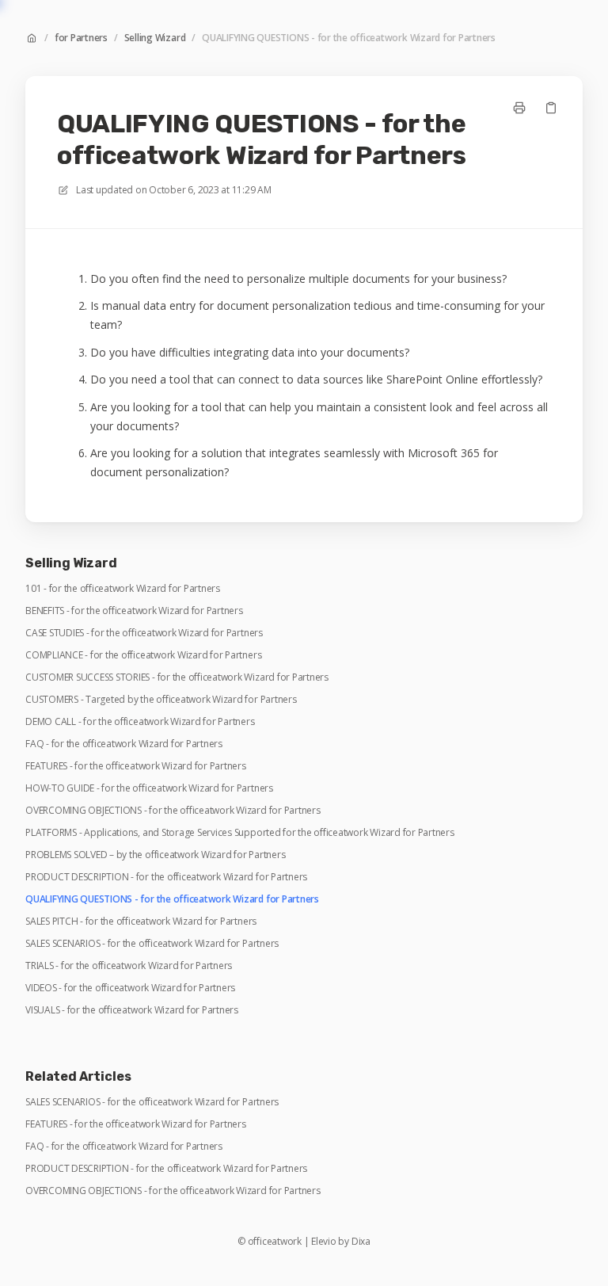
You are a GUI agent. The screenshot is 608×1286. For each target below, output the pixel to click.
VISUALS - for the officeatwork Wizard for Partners (131, 1010)
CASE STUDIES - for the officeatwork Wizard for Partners (144, 633)
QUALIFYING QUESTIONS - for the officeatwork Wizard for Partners (349, 38)
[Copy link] (551, 107)
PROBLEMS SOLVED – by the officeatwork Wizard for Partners (155, 855)
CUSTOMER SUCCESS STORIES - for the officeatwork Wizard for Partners (177, 677)
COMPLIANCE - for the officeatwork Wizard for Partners (143, 655)
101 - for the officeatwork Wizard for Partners (122, 588)
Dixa (361, 1241)
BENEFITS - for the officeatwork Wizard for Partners (134, 611)
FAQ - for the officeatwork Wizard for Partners (123, 744)
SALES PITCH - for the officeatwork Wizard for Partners (140, 921)
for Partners (81, 38)
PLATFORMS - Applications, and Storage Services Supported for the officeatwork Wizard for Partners (239, 832)
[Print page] (519, 107)
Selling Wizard (155, 38)
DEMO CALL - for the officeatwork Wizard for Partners (140, 722)
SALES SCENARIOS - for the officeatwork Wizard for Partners (152, 943)
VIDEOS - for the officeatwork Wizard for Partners (130, 988)
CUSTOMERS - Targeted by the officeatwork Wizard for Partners (161, 699)
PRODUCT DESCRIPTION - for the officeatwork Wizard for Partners (166, 877)
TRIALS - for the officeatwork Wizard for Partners (128, 966)
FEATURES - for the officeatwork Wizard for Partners (135, 766)
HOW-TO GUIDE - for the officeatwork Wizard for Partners (149, 788)
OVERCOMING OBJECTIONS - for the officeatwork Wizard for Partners (173, 810)
